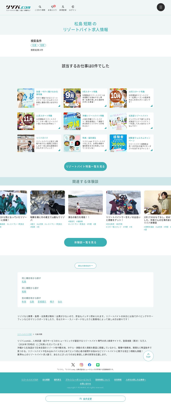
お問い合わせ (85, 383)
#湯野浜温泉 (149, 227)
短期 (42, 45)
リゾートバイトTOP (24, 334)
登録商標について (102, 379)
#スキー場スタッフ (113, 227)
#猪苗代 (71, 221)
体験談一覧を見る (85, 242)
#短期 (32, 227)
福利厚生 (57, 379)
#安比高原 (110, 224)
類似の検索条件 (84, 265)
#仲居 (166, 227)
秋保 (24, 302)
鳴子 (52, 302)
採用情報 (118, 379)
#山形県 (40, 224)
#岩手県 (119, 224)
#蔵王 (32, 224)
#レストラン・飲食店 (15, 224)
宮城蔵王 (42, 302)
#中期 (89, 224)
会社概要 (46, 379)
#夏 (94, 224)
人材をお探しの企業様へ (136, 379)
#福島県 (79, 221)
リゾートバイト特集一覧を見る (85, 166)
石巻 (32, 302)
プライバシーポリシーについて (78, 379)
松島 (34, 45)
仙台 (60, 302)
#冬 (38, 227)
